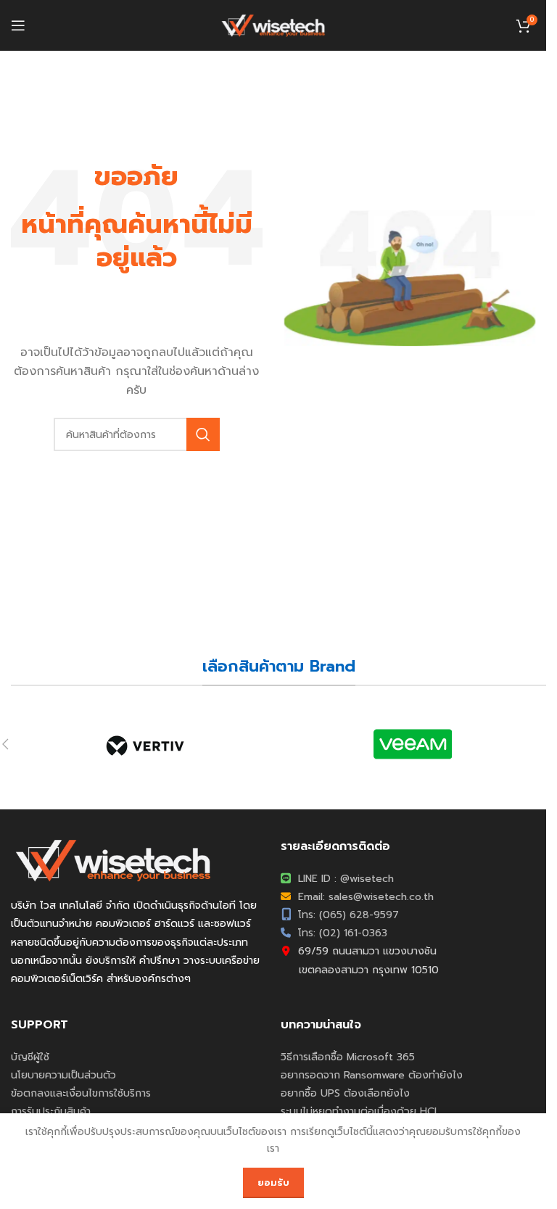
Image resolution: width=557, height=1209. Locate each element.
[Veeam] (412, 744)
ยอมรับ (273, 1182)
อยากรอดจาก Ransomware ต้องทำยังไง (372, 1075)
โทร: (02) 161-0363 (340, 933)
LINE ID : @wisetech (344, 878)
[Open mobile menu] (18, 25)
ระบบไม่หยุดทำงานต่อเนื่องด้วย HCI (359, 1111)
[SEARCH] (203, 434)
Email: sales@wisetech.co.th (364, 896)
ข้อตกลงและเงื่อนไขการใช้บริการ (81, 1093)
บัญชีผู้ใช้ (30, 1057)
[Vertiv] (144, 744)
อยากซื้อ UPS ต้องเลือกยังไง (345, 1093)
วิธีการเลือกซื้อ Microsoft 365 (348, 1057)
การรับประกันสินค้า (51, 1111)
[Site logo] (273, 25)
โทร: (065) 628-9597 (346, 915)
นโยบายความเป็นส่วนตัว (63, 1075)
